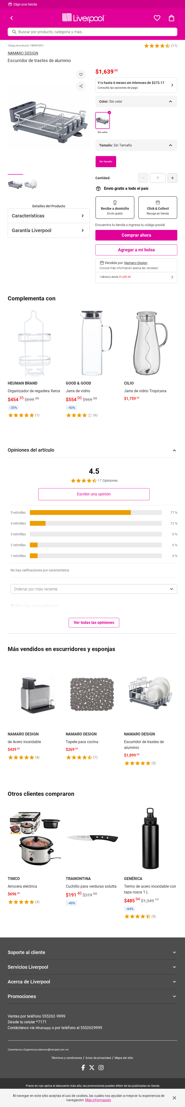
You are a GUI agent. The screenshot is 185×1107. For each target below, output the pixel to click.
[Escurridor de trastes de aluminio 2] (31, 184)
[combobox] (94, 589)
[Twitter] (92, 1067)
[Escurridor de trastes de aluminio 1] (15, 184)
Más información (98, 1100)
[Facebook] (83, 1067)
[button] (157, 46)
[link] (34, 363)
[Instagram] (101, 1067)
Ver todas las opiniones (94, 622)
